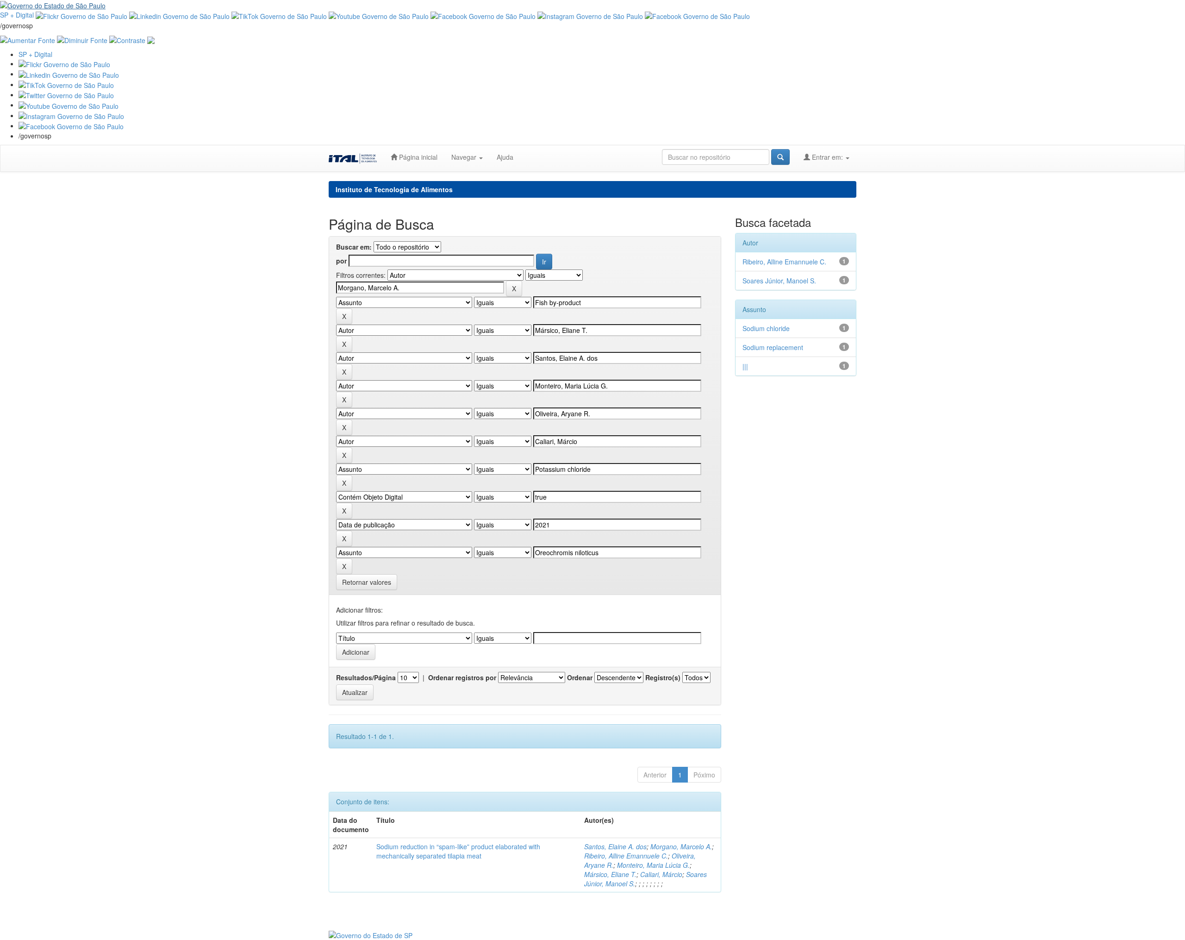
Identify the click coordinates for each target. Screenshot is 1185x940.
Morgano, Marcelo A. (681, 846)
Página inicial (417, 157)
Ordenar (579, 677)
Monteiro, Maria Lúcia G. (653, 865)
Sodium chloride (766, 328)
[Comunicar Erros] (151, 39)
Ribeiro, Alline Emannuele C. (626, 855)
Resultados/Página (366, 677)
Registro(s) (662, 677)
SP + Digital (17, 14)
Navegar (464, 157)
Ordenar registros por (462, 677)
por (341, 260)
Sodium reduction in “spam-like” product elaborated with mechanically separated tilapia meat (458, 851)
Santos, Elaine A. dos (615, 846)
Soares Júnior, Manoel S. (779, 280)
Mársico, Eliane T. (610, 874)
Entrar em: (827, 157)
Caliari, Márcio (661, 874)
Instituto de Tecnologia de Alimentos (394, 189)
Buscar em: (354, 246)
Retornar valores (366, 582)
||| (745, 366)
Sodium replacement (772, 347)
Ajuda (505, 157)
